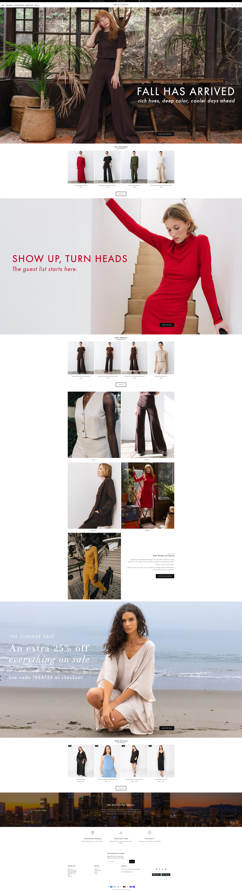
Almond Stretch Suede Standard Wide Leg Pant (161, 185)
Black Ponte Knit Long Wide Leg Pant (107, 185)
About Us (96, 869)
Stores (96, 872)
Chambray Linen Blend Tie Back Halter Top (107, 779)
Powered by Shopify (126, 889)
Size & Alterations (71, 873)
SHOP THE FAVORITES (165, 576)
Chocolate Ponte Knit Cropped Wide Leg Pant (134, 376)
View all (121, 194)
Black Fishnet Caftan (80, 779)
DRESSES (147, 530)
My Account (70, 869)
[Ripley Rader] (121, 75)
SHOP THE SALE (167, 728)
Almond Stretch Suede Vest (161, 376)
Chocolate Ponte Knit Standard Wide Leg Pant (107, 376)
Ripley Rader (118, 889)
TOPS (93, 460)
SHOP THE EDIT (167, 325)
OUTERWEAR (93, 530)
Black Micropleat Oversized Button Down (134, 779)
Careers (96, 873)
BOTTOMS (147, 460)
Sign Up (132, 861)
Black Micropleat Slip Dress (161, 779)
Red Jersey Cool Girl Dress (81, 185)
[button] (3, 5)
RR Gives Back (98, 870)
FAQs (69, 874)
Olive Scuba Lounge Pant (134, 185)
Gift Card (70, 876)
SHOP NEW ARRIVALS (165, 134)
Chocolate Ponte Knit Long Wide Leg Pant (81, 376)
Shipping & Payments (72, 872)
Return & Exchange (72, 870)
